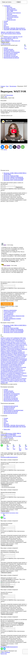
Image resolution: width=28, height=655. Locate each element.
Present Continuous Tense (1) (11, 351)
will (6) (9, 340)
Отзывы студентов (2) (15, 356)
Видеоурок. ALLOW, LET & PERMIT (14, 178)
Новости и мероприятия (10, 310)
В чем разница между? (10, 311)
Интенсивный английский (11, 399)
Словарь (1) (11, 381)
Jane (6, 96)
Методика (9, 7)
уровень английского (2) (7, 353)
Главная (6, 48)
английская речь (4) (14, 359)
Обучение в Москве (9, 50)
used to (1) (3, 350)
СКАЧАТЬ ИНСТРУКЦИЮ (7, 586)
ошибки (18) (11, 343)
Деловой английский (9, 407)
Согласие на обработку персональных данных (9, 512)
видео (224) (23, 381)
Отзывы (6, 21)
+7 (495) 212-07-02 (5, 43)
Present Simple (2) (20, 340)
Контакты (6, 26)
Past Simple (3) (4, 343)
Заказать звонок (5, 42)
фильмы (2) (9, 339)
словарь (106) (4, 382)
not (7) (24, 339)
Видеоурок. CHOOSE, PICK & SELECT (14, 28)
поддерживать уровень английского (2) (11, 366)
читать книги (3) (5, 356)
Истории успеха (8, 317)
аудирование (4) (5, 359)
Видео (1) (17, 381)
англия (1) (3, 338)
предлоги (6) (4, 375)
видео (5, 149)
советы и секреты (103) (16, 380)
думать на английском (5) (13, 347)
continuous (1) (9, 357)
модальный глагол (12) (15, 360)
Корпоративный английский (11, 57)
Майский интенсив (9, 408)
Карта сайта (7, 429)
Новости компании (12, 15)
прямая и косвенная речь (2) (15, 375)
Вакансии (9, 18)
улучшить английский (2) (7, 370)
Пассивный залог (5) (11, 374)
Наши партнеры (11, 8)
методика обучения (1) (13, 361)
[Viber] (19, 147)
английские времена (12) (18, 352)
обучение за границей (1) (7, 354)
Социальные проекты (12, 17)
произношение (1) (5, 378)
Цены (5, 22)
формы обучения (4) (19, 353)
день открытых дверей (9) (9, 368)
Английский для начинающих (12, 52)
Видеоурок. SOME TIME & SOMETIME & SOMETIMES (11, 434)
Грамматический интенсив (11, 406)
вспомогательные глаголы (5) (8, 342)
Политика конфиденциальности (9, 457)
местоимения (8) (5, 371)
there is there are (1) (17, 339)
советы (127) (9, 338)
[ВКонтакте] (2, 147)
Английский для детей (10, 55)
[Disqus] (14, 221)
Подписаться (6, 303)
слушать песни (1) (11, 345)
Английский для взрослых (11, 56)
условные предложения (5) (14, 373)
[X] (14, 147)
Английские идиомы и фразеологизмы (14, 315)
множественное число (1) (16, 371)
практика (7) (4, 349)
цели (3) (22, 347)
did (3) (22, 346)
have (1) (12, 346)
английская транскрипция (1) (14, 377)
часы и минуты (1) (21, 345)
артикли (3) (19, 368)
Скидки (6, 24)
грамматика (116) (17, 338)
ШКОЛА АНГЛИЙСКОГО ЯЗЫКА (10, 32)
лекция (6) (3, 347)
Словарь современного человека (12, 318)
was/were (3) (4, 340)
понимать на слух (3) (19, 357)
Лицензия (9, 14)
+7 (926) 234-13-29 (8, 39)
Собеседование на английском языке (13, 410)
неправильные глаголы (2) (8, 367)
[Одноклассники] (6, 147)
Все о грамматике (8, 314)
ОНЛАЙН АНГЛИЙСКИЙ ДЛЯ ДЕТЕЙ (15, 29)
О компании (7, 5)
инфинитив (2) (6, 346)
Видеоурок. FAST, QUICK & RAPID (13, 180)
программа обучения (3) (11, 363)
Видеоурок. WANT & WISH (11, 175)
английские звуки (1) (16, 378)
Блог (5, 25)
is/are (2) (19, 342)
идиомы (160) (6, 380)
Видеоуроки (10, 95)
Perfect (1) (20, 374)
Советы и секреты (8, 313)
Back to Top (4, 653)
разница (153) (18, 343)
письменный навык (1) (16, 364)
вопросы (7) (4, 373)
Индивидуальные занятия (10, 53)
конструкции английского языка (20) (17, 349)
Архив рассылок (11, 19)
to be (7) (13, 340)
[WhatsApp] (23, 147)
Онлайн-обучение (8, 49)
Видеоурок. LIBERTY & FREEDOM (13, 177)
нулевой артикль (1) (19, 370)
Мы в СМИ (10, 11)
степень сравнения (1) (12, 350)
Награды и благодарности (14, 12)
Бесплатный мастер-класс (10, 413)
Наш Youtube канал (12, 10)
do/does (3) (17, 346)
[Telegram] (10, 147)
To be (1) (23, 342)
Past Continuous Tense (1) (20, 354)
